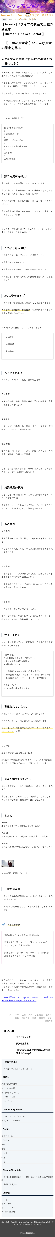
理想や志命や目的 (9, 1084)
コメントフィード (9, 1207)
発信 (3, 1144)
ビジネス (5, 1140)
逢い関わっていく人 (10, 1092)
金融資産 (49, 1020)
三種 (24, 1014)
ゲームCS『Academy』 (11, 1120)
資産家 (42, 1017)
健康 (3, 1157)
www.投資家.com (26, 6)
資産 (34, 1017)
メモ (4, 19)
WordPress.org (8, 1211)
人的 (30, 1014)
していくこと (7, 1101)
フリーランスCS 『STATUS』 (14, 1116)
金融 (50, 1017)
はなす (4, 1153)
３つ (17, 1014)
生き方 (49, 1014)
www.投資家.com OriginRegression (21, 997)
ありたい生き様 (8, 1088)
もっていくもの (8, 1097)
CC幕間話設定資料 (9, 1184)
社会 (17, 1017)
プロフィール (7, 1135)
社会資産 (26, 1017)
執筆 (3, 1149)
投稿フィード (7, 1203)
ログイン (5, 1199)
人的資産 (39, 1014)
